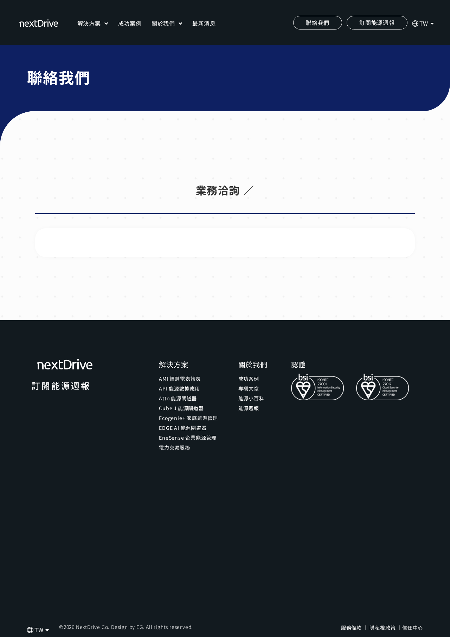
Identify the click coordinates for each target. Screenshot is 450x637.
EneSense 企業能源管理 (188, 437)
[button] (377, 23)
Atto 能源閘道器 (178, 398)
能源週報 (248, 408)
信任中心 (412, 627)
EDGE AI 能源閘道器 (182, 427)
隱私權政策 (382, 627)
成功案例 (130, 23)
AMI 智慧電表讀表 (180, 378)
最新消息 (204, 23)
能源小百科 (251, 398)
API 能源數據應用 (179, 388)
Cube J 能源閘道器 (181, 408)
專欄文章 (248, 388)
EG (139, 626)
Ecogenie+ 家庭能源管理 (188, 417)
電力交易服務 (174, 447)
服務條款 (351, 627)
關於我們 (163, 23)
